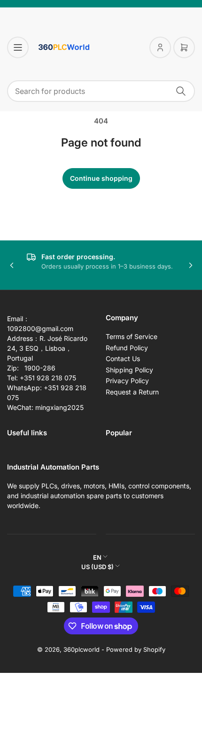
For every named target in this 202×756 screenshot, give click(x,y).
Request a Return (132, 392)
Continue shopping (101, 178)
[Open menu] (18, 47)
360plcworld (81, 649)
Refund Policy (127, 348)
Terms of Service (131, 336)
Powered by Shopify (135, 649)
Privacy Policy (127, 381)
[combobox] (101, 91)
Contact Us (123, 359)
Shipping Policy (129, 370)
